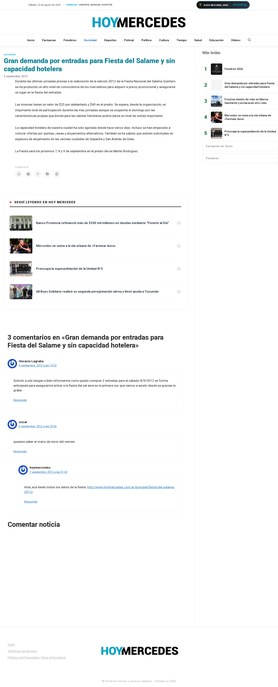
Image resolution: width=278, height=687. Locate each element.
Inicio (31, 40)
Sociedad (90, 40)
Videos (235, 40)
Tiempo (181, 40)
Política (146, 40)
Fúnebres (70, 40)
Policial (129, 40)
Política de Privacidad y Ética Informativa (37, 657)
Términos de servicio (22, 651)
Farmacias (49, 40)
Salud (198, 40)
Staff (11, 645)
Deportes (110, 40)
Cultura (164, 40)
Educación (216, 40)
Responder (20, 400)
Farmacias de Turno (219, 146)
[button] (249, 40)
